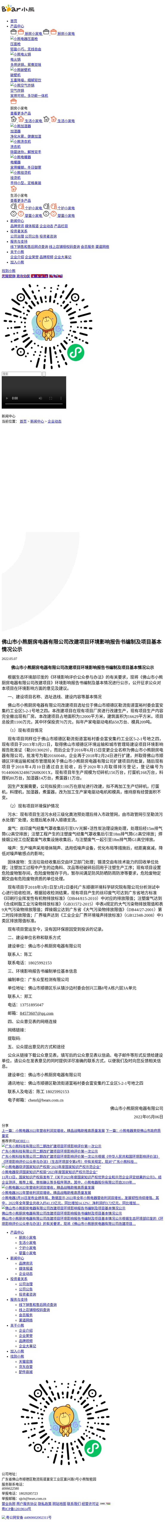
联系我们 (74, 1504)
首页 (13, 21)
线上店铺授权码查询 (64, 247)
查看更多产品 (20, 113)
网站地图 (59, 1504)
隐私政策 (45, 1504)
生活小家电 (27, 1243)
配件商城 (56, 276)
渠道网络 (102, 247)
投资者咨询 (48, 236)
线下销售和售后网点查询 (29, 247)
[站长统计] (105, 1504)
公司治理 (17, 236)
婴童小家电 (27, 1253)
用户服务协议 (26, 1504)
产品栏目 (61, 226)
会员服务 (88, 247)
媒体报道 (32, 226)
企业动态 (46, 226)
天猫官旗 (8, 276)
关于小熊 (17, 252)
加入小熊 (17, 262)
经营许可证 (90, 1504)
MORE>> (22, 1141)
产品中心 (17, 26)
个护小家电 (27, 1248)
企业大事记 (62, 257)
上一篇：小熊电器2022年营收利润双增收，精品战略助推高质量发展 (53, 1131)
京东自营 (23, 276)
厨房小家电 (27, 1237)
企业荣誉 (32, 257)
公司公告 (32, 236)
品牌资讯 (17, 226)
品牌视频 (46, 257)
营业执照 (8, 1504)
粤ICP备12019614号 (16, 1509)
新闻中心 (17, 221)
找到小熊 (8, 271)
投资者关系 (19, 231)
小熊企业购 (39, 276)
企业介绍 (17, 257)
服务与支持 (19, 241)
